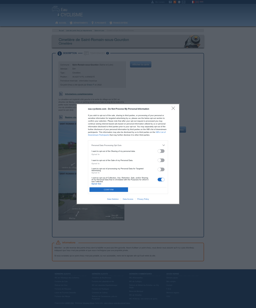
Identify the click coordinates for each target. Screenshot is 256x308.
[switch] (161, 151)
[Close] (174, 109)
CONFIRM (109, 190)
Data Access (128, 199)
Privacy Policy (143, 199)
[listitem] (128, 145)
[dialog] (128, 154)
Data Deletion (113, 199)
